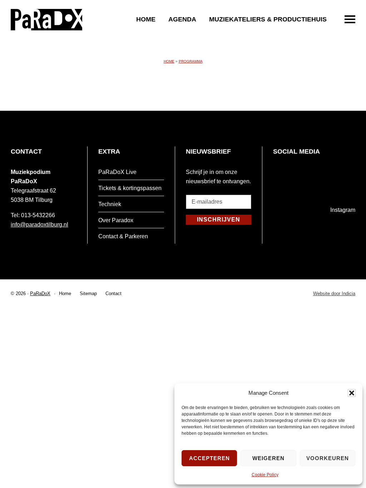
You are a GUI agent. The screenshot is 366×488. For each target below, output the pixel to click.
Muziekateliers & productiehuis (268, 19)
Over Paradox (115, 220)
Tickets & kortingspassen (130, 188)
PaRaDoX (40, 293)
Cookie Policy (265, 474)
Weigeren (268, 458)
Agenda (182, 19)
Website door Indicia (334, 294)
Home (145, 19)
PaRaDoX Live (117, 172)
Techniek (109, 204)
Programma (191, 61)
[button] (351, 393)
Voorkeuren (327, 458)
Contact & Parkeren (123, 236)
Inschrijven (218, 219)
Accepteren (209, 458)
